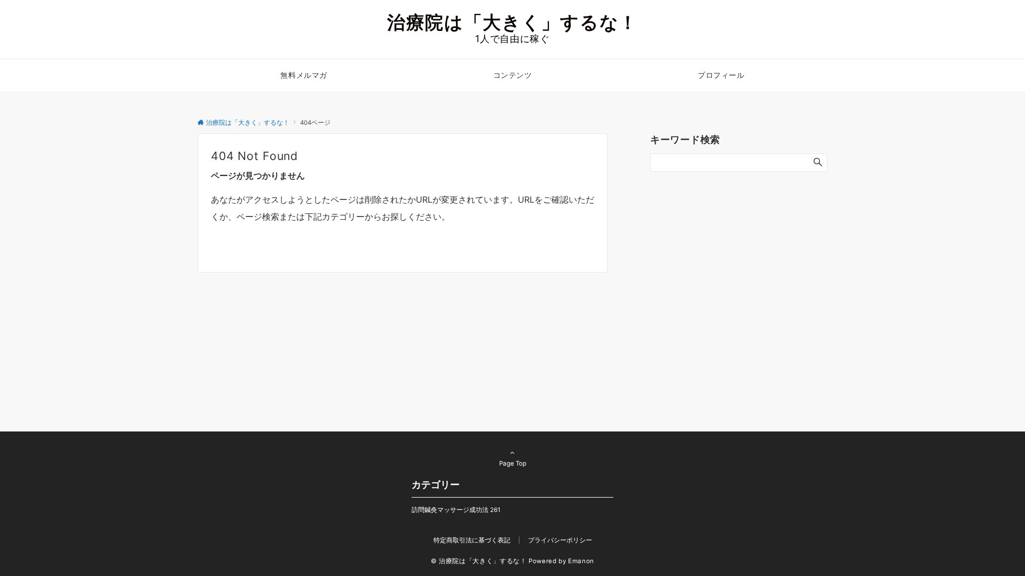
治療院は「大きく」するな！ (512, 22)
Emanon (581, 561)
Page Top (512, 463)
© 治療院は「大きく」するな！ (479, 561)
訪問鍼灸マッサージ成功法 (456, 510)
